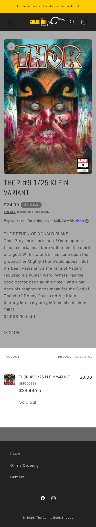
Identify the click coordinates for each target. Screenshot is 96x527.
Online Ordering (24, 465)
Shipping (10, 211)
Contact (17, 477)
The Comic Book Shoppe (54, 517)
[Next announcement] (86, 6)
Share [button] (14, 332)
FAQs (15, 454)
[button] (10, 22)
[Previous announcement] (9, 6)
